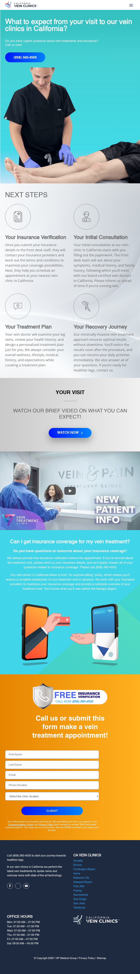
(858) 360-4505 (25, 57)
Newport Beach (82, 882)
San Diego (79, 899)
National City (81, 878)
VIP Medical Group (66, 958)
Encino (77, 865)
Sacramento (80, 895)
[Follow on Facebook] (10, 886)
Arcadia (78, 861)
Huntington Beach (84, 869)
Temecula (79, 907)
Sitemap (101, 958)
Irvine (76, 873)
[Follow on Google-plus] (18, 886)
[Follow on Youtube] (26, 886)
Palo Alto (78, 886)
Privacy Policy (46, 824)
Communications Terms (20, 824)
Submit (52, 810)
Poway (77, 890)
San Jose (79, 903)
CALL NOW (74, 701)
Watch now (68, 433)
